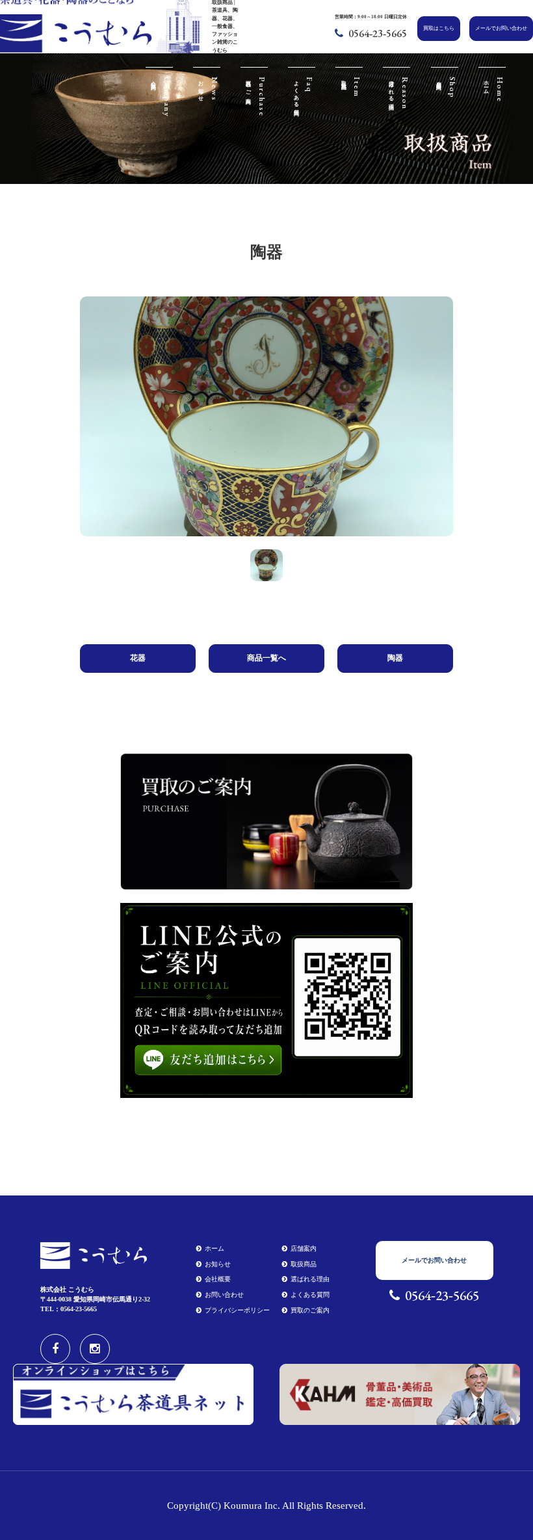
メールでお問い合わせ (501, 28)
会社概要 (218, 1279)
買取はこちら (438, 28)
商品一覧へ (266, 657)
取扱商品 (304, 1264)
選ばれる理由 (310, 1279)
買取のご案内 (310, 1310)
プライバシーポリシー (237, 1310)
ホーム (214, 1248)
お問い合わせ (224, 1294)
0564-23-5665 (377, 33)
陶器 (395, 657)
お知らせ (218, 1264)
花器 (138, 657)
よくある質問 (310, 1294)
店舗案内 (304, 1248)
